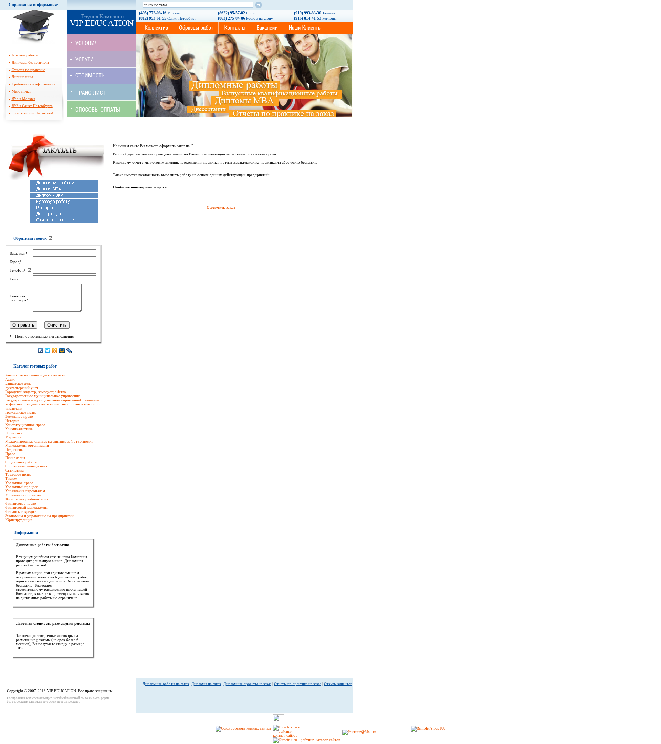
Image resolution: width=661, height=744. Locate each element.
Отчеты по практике (28, 70)
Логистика (13, 433)
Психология (15, 458)
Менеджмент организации (27, 445)
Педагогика (14, 449)
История (12, 420)
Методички (21, 91)
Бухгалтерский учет (21, 387)
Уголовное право (19, 482)
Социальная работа (21, 462)
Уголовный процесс (21, 487)
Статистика (14, 470)
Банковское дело (18, 383)
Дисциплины (22, 77)
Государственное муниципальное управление (42, 396)
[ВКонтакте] (40, 350)
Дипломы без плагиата (30, 62)
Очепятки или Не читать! (32, 113)
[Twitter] (47, 350)
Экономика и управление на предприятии (39, 516)
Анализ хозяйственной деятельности (35, 375)
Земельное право (19, 416)
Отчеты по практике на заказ (297, 684)
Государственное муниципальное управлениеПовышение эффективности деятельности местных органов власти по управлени (52, 404)
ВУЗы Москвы (23, 98)
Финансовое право (20, 503)
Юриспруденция (18, 520)
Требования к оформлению (34, 84)
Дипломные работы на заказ (166, 684)
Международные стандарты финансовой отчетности (49, 441)
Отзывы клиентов (338, 684)
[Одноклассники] (55, 350)
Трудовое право (18, 474)
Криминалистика (19, 429)
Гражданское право (21, 412)
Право (10, 454)
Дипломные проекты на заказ (247, 684)
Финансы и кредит (20, 511)
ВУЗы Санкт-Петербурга (32, 106)
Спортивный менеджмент (26, 466)
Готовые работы (25, 55)
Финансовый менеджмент (26, 507)
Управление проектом (23, 495)
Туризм (11, 478)
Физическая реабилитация (26, 499)
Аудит (10, 379)
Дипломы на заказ (206, 684)
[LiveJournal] (69, 350)
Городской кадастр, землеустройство (35, 392)
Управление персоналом (25, 491)
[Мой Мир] (62, 350)
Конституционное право (25, 425)
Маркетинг (14, 437)
